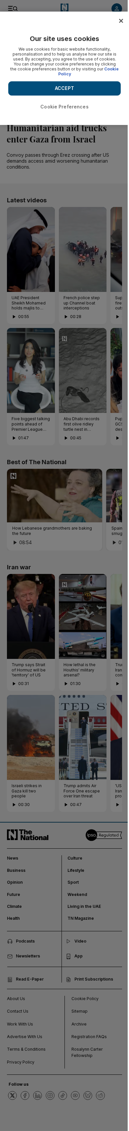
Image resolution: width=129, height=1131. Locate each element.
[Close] (121, 21)
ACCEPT (64, 88)
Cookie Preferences (64, 106)
